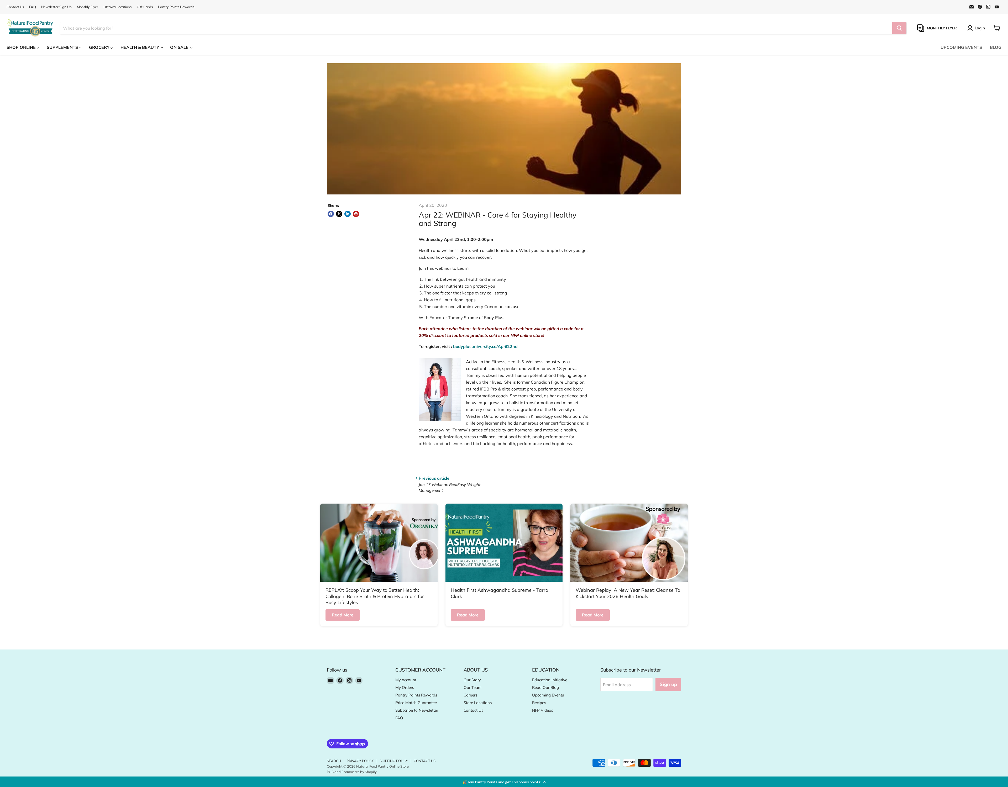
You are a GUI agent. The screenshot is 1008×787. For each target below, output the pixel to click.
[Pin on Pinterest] (356, 214)
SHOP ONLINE (22, 47)
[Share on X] (339, 214)
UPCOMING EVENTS (961, 47)
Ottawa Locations (117, 7)
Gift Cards (145, 7)
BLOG (995, 47)
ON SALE (180, 47)
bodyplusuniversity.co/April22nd (485, 346)
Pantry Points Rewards (176, 7)
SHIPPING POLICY (394, 761)
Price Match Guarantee (416, 702)
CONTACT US (424, 761)
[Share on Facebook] (331, 214)
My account (405, 679)
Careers (470, 695)
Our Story (472, 679)
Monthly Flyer (87, 7)
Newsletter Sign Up (56, 7)
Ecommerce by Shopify (359, 772)
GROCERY (100, 47)
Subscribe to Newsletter (416, 710)
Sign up (668, 684)
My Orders (404, 687)
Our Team (472, 687)
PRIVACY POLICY (360, 761)
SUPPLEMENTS (63, 47)
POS (330, 772)
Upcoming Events (548, 695)
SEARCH (334, 761)
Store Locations (478, 702)
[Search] (899, 28)
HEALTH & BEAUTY (140, 47)
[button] (504, 782)
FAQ (32, 7)
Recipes (539, 702)
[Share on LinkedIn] (347, 214)
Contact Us (15, 7)
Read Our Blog (545, 687)
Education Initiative (549, 679)
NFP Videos (542, 710)
